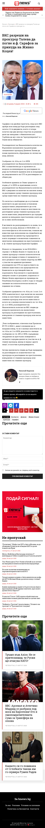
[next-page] (42, 15)
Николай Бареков (11, 116)
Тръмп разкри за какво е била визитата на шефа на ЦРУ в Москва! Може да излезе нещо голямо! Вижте (21, 579)
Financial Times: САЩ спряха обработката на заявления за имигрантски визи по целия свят (21, 597)
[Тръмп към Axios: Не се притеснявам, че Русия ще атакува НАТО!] (22, 635)
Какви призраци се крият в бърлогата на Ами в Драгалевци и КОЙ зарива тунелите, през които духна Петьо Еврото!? (21, 589)
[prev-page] (3, 15)
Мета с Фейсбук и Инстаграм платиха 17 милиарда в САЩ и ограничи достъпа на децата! (22, 555)
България (11, 24)
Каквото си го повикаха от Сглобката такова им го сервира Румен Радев (20, 769)
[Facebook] (19, 382)
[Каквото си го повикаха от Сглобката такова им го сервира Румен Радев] (22, 747)
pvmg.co (32, 825)
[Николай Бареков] (11, 376)
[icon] (4, 406)
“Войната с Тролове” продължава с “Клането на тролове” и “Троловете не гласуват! (21, 605)
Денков (23, 417)
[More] (36, 410)
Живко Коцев (34, 417)
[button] (40, 3)
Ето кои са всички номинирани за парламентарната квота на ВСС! (15, 570)
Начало (4, 24)
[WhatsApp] (21, 410)
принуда (6, 419)
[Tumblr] (31, 410)
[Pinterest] (16, 410)
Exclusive (15, 417)
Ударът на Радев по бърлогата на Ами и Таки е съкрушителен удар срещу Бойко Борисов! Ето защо (22, 14)
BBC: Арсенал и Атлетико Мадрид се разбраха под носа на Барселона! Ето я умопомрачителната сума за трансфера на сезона (21, 713)
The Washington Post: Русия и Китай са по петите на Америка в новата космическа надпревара (21, 563)
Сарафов (15, 419)
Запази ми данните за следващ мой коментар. (22, 470)
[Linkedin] (26, 410)
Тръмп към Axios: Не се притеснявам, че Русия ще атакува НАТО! (20, 657)
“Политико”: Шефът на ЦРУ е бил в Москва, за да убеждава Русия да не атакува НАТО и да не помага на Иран (21, 546)
